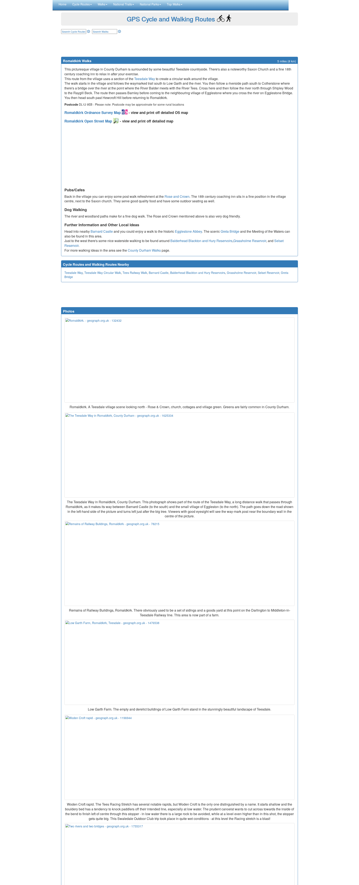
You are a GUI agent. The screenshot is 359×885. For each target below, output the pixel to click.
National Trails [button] (122, 4)
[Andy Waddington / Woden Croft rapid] (179, 757)
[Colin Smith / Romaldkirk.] (179, 360)
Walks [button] (101, 4)
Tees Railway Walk (135, 273)
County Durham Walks (144, 250)
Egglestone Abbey (188, 231)
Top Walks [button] (173, 4)
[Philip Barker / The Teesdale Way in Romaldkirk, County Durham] (179, 455)
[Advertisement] (179, 45)
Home (62, 4)
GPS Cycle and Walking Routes (171, 18)
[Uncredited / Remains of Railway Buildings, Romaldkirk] (179, 563)
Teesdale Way (144, 78)
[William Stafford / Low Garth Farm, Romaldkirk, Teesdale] (179, 662)
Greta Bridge (230, 231)
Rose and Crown (177, 196)
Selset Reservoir (268, 273)
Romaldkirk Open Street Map (88, 121)
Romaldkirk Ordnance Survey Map (93, 112)
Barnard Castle (102, 231)
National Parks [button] (149, 4)
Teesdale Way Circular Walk (102, 273)
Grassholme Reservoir (249, 240)
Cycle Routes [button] (81, 4)
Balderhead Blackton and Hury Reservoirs (201, 240)
